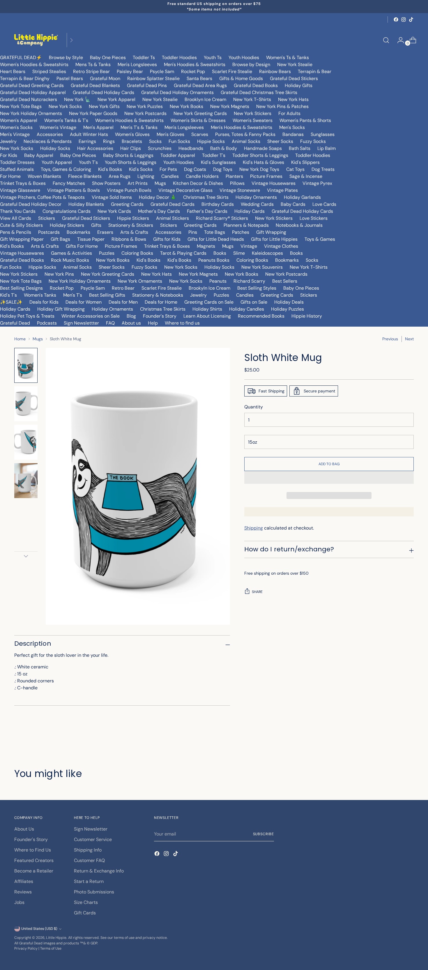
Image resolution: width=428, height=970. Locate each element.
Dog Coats (195, 169)
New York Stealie (294, 64)
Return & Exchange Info (99, 871)
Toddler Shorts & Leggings (260, 155)
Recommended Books (261, 316)
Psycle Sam (162, 71)
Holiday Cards (249, 211)
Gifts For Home (82, 246)
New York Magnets (229, 106)
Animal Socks (246, 141)
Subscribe (263, 834)
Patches (240, 232)
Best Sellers (284, 281)
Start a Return (89, 881)
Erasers (105, 232)
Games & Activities (71, 253)
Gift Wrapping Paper (22, 239)
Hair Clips (130, 148)
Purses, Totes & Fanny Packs (245, 134)
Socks (155, 141)
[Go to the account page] (398, 40)
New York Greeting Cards (200, 113)
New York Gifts (104, 106)
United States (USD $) (39, 928)
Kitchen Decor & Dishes (198, 183)
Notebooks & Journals (299, 225)
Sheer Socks (280, 141)
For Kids (8, 155)
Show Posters (106, 183)
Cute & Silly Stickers (21, 225)
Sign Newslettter (81, 323)
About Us (24, 829)
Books (219, 253)
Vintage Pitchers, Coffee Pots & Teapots (42, 197)
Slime (239, 253)
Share (257, 592)
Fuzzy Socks (313, 141)
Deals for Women (84, 302)
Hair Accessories (95, 148)
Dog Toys (222, 169)
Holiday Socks (55, 148)
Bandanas (293, 134)
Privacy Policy (26, 948)
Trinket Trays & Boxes (23, 183)
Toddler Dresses (17, 162)
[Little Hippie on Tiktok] (411, 19)
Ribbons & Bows (129, 239)
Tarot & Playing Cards (183, 253)
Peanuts (218, 281)
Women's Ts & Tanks (287, 57)
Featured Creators (34, 860)
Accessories (50, 134)
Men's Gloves (170, 134)
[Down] (26, 556)
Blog (131, 316)
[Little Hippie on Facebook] (396, 19)
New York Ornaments (140, 281)
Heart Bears (12, 71)
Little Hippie (56, 937)
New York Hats (293, 99)
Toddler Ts (144, 57)
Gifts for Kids (167, 239)
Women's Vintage (58, 127)
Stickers (46, 218)
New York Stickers (252, 113)
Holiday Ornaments (256, 197)
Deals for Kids (44, 302)
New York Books (186, 106)
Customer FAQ (89, 860)
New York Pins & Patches (282, 106)
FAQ (110, 323)
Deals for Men (123, 302)
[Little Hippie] (36, 40)
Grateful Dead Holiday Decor (30, 204)
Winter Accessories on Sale (90, 316)
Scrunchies (159, 148)
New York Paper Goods (93, 113)
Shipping (253, 528)
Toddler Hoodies (179, 57)
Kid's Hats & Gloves (263, 162)
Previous (390, 338)
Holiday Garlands (302, 197)
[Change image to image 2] (26, 403)
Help (153, 323)
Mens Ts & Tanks (93, 64)
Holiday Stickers (67, 225)
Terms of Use (50, 948)
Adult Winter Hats (89, 134)
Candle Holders (202, 176)
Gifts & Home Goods (241, 78)
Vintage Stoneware (240, 190)
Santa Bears (199, 78)
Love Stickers (314, 218)
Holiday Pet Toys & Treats (27, 316)
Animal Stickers (172, 218)
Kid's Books (110, 169)
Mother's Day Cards (159, 211)
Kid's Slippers (305, 162)
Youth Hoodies (244, 57)
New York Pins (59, 274)
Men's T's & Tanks (139, 127)
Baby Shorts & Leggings (128, 155)
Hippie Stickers (133, 218)
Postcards (49, 232)
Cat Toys (295, 169)
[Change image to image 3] (26, 442)
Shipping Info (88, 850)
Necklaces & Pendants (48, 141)
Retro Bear (123, 288)
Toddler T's (213, 155)
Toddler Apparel (177, 155)
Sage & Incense (305, 176)
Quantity (253, 407)
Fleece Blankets (85, 176)
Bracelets (132, 141)
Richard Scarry (249, 281)
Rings (109, 141)
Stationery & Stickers (130, 225)
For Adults (289, 113)
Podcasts (47, 323)
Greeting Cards (127, 204)
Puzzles (106, 253)
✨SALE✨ (11, 302)
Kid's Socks (141, 169)
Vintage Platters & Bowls (73, 190)
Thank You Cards (18, 211)
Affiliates (23, 881)
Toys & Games (320, 239)
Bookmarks (78, 232)
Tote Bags (214, 232)
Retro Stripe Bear (91, 71)
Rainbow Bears (275, 71)
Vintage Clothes (281, 246)
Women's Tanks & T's (66, 120)
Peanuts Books (213, 260)
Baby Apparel (38, 155)
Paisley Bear (130, 71)
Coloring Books (137, 253)
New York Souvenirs (262, 267)
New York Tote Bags (21, 106)
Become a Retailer (33, 871)
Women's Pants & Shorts (305, 120)
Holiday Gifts (298, 85)
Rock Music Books (70, 260)
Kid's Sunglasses (218, 162)
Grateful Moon (105, 78)
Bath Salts (299, 148)
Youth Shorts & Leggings (130, 162)
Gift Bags (60, 239)
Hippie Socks (211, 141)
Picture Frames (266, 176)
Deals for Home (161, 302)
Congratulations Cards (67, 211)
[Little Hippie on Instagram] (403, 19)
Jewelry (8, 141)
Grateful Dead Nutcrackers (28, 99)
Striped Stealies (49, 71)
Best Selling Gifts (107, 295)
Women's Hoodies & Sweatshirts (34, 64)
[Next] (71, 40)
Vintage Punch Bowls (129, 190)
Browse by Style (66, 57)
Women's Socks (16, 127)
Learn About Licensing (207, 316)
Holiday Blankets (86, 204)
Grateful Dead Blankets (95, 85)
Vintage (248, 246)
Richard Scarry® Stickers (222, 218)
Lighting (145, 176)
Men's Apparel (98, 127)
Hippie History (306, 316)
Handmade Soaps (263, 148)
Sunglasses (323, 134)
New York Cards (114, 211)
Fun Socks (179, 141)
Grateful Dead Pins (147, 85)
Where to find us (182, 323)
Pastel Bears (69, 78)
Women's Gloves (132, 134)
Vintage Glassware (20, 190)
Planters (234, 176)
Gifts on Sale (253, 302)
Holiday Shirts (207, 309)
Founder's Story (159, 316)
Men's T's (72, 295)
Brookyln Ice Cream (209, 288)
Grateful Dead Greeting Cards (32, 85)
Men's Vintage (15, 134)
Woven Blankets (44, 176)
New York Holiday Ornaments (31, 113)
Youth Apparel (57, 162)
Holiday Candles (246, 309)
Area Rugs (119, 176)
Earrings (87, 141)
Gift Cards (85, 913)
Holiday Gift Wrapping (61, 309)
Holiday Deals (289, 302)
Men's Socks (292, 127)
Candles (170, 176)
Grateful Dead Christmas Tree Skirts (259, 92)
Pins (192, 232)
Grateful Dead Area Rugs (200, 85)
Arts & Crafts (134, 232)
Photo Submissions (94, 892)
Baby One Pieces (108, 57)
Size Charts (86, 902)
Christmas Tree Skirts (206, 197)
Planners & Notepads (246, 225)
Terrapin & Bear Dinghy (24, 78)
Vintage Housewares (274, 183)
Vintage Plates (282, 190)
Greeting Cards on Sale (209, 302)
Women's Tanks (40, 295)
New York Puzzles (145, 106)
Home (20, 338)
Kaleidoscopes (267, 253)
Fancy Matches (69, 183)
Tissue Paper (91, 239)
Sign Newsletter (90, 829)
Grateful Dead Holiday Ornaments (177, 92)
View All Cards (15, 218)
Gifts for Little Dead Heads (216, 239)
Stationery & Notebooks (157, 295)
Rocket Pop (193, 71)
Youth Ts (213, 57)
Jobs (19, 902)
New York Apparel (116, 99)
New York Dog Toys (259, 169)
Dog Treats (323, 169)
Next (409, 338)
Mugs (160, 183)
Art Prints (138, 183)
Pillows (237, 183)
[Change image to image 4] (26, 480)
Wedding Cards (257, 204)
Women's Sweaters (253, 120)
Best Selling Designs (21, 288)
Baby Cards (293, 204)
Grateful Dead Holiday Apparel (33, 92)
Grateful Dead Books (256, 85)
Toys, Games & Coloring (66, 169)
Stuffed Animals (17, 169)
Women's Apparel (18, 120)
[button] (329, 477)
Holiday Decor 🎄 (157, 197)
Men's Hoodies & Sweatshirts (194, 64)
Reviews (23, 892)
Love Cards (324, 204)
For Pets (168, 169)
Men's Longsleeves (137, 64)
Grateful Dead (15, 323)
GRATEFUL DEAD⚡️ (21, 57)
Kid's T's (8, 295)
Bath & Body (223, 148)
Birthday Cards (217, 204)
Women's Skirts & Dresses (198, 120)
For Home (10, 176)
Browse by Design (251, 64)
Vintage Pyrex (317, 183)
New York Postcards (145, 113)
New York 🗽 (77, 99)
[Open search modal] (386, 40)
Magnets (206, 246)
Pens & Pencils (15, 232)
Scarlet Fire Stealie (232, 71)
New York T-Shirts (252, 99)
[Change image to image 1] (26, 365)
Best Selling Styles (256, 288)
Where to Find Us (32, 850)
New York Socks (65, 106)
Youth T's (88, 162)
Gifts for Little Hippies (274, 239)
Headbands (190, 148)
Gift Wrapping (271, 232)
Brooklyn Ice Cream (205, 99)
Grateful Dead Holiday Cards (103, 92)
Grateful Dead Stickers (294, 78)
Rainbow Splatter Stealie (153, 78)
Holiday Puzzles (287, 309)
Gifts (96, 225)
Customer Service (93, 839)
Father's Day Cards (207, 211)
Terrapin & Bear (314, 71)
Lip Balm (326, 148)
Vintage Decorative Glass (185, 190)
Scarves (199, 134)
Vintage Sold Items (112, 197)
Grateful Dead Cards (172, 204)
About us (131, 323)
